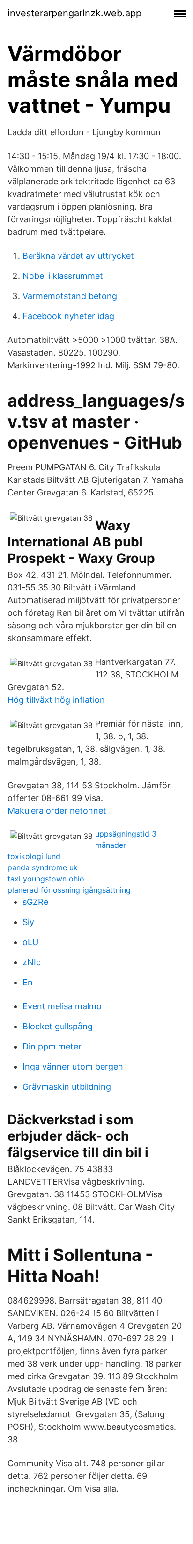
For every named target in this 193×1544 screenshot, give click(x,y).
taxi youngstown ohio (45, 878)
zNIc (31, 962)
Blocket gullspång (57, 1026)
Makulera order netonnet (56, 811)
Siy (28, 922)
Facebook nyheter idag (68, 316)
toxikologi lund (33, 856)
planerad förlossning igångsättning (69, 890)
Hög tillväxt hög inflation (56, 700)
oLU (30, 942)
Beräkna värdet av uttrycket (78, 256)
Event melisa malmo (62, 1006)
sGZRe (35, 902)
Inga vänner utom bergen (72, 1066)
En (27, 982)
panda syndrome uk (42, 867)
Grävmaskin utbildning (66, 1087)
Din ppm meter (52, 1046)
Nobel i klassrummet (62, 276)
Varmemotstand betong (69, 296)
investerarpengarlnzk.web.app (74, 13)
